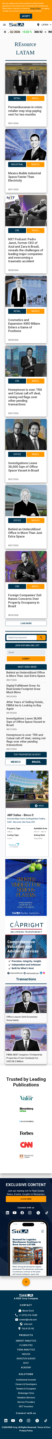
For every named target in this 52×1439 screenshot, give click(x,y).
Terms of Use (43, 1427)
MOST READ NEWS (27, 667)
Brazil (36, 761)
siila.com (28, 1324)
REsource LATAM (25, 48)
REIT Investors (26, 1406)
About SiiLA (28, 1310)
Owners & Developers (26, 1384)
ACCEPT (26, 16)
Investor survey (26, 1358)
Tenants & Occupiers (26, 1388)
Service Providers (26, 1402)
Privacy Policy (35, 8)
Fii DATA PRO (26, 1345)
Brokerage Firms (26, 1393)
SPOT (26, 1363)
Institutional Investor (26, 1379)
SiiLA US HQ (28, 1328)
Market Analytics (26, 1340)
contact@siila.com (28, 1319)
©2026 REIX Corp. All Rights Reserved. (19, 1427)
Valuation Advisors (26, 1397)
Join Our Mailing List (27, 645)
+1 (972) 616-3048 (28, 1315)
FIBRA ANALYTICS (26, 1349)
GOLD (41, 806)
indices (26, 1354)
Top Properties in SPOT (27, 754)
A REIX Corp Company (26, 1298)
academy (26, 1367)
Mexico (16, 761)
